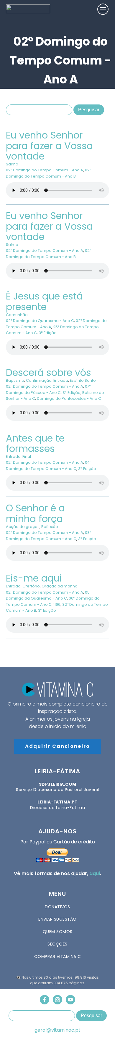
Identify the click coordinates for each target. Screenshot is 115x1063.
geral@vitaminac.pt (57, 1030)
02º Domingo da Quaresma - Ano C (40, 320)
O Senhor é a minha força (35, 513)
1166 (56, 604)
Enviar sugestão (57, 919)
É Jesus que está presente (44, 301)
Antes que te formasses (35, 443)
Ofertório (31, 586)
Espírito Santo (83, 380)
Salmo (12, 164)
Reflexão (49, 526)
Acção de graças (23, 526)
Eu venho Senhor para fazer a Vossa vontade (49, 145)
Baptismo (15, 380)
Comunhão (17, 314)
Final (26, 456)
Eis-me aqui (34, 578)
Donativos (57, 907)
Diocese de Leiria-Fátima (57, 804)
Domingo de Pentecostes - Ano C (69, 398)
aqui (94, 873)
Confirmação (39, 380)
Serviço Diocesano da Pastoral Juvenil (57, 787)
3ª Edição (48, 332)
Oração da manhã (60, 586)
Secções (57, 944)
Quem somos (58, 932)
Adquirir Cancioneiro (57, 746)
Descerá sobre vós (48, 372)
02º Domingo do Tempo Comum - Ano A (44, 170)
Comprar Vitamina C (57, 956)
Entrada (60, 380)
